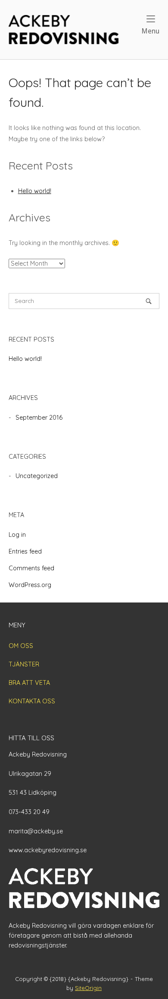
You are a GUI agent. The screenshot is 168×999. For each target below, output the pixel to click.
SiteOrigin (88, 987)
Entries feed (25, 551)
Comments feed (31, 568)
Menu (150, 31)
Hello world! (34, 191)
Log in (17, 535)
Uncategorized (37, 476)
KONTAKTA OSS (32, 701)
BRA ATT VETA (29, 683)
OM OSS (21, 646)
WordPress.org (30, 585)
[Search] (148, 301)
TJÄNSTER (24, 664)
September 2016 (39, 417)
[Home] (63, 29)
